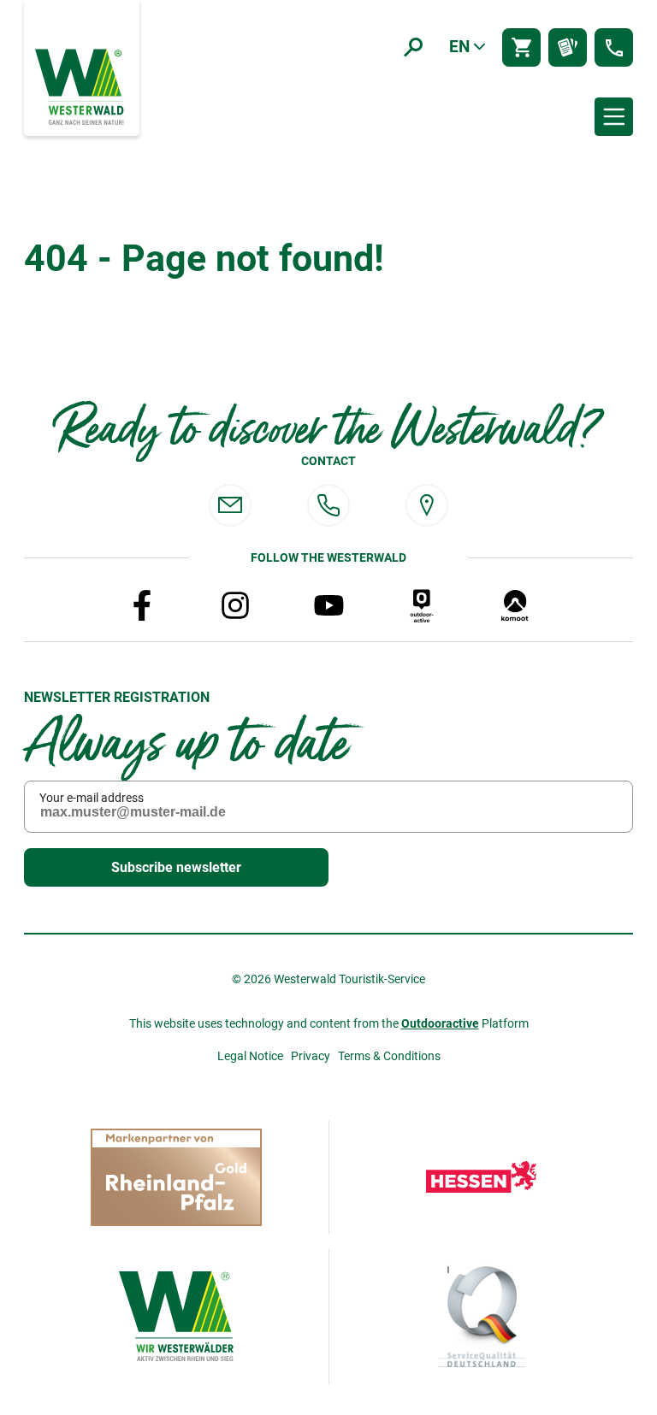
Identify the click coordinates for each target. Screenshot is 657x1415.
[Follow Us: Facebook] (142, 605)
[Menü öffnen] (614, 116)
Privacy (310, 1056)
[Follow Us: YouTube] (328, 605)
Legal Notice (250, 1056)
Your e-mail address (91, 798)
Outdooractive (440, 1023)
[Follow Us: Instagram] (235, 605)
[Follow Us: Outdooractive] (421, 605)
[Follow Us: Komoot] (515, 605)
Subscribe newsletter (176, 867)
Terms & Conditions (389, 1056)
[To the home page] (81, 85)
